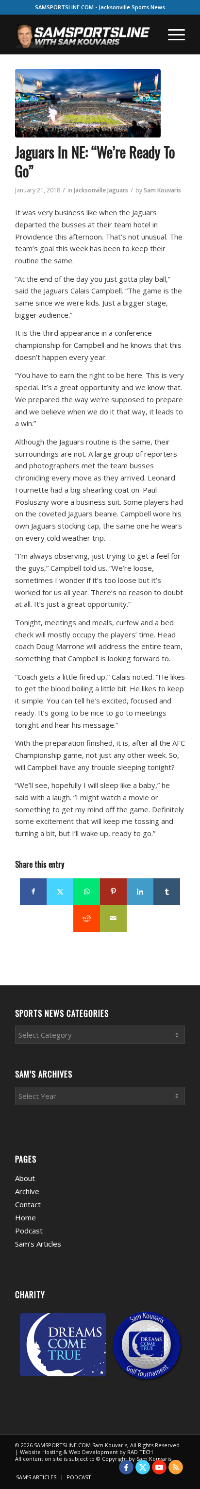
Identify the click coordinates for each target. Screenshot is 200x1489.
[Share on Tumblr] (166, 891)
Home (25, 1217)
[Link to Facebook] (126, 1467)
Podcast (29, 1230)
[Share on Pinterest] (113, 891)
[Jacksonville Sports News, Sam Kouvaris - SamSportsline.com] (88, 103)
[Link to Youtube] (159, 1467)
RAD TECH (140, 1451)
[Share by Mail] (113, 918)
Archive (27, 1191)
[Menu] (171, 34)
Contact (28, 1204)
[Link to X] (142, 1467)
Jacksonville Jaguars (101, 190)
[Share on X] (60, 891)
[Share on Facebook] (33, 891)
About (25, 1178)
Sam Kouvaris (162, 190)
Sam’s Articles (38, 1244)
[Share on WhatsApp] (86, 891)
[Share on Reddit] (86, 918)
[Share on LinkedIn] (140, 891)
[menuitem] (171, 34)
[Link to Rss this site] (175, 1467)
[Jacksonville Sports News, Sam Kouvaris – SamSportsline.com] (83, 34)
